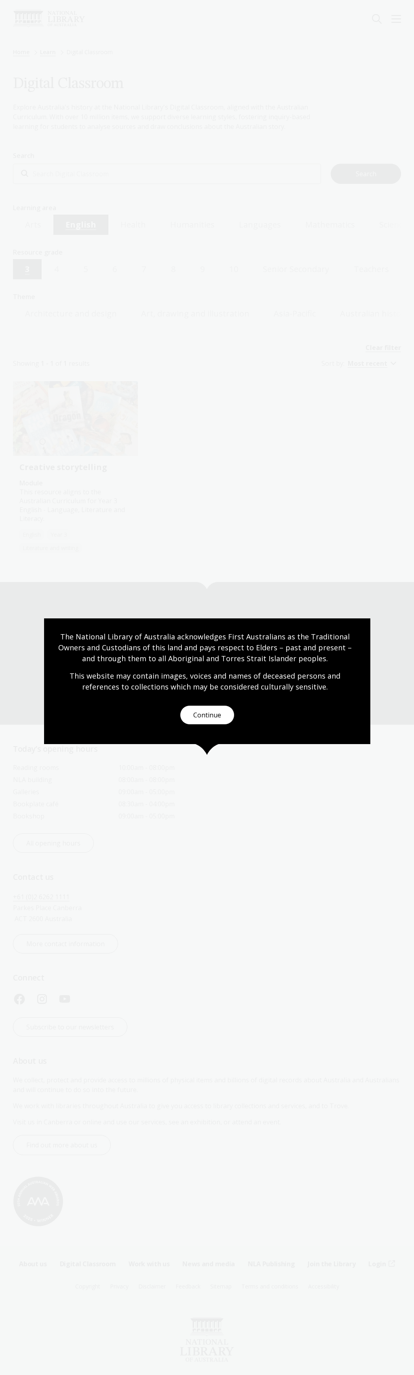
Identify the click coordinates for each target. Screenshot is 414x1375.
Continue (207, 715)
